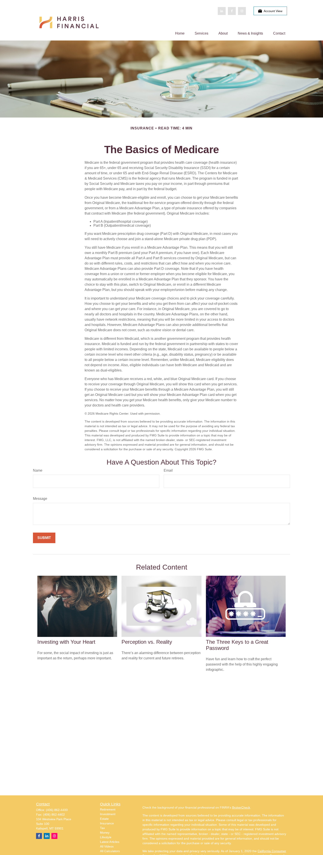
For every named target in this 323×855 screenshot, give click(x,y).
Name (37, 470)
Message (40, 498)
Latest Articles (109, 842)
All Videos (107, 846)
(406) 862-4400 (57, 810)
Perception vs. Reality (147, 642)
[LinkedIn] (222, 11)
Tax (102, 828)
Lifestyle (105, 837)
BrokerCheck (241, 807)
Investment (107, 814)
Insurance (107, 823)
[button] (179, 33)
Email (168, 470)
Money (104, 832)
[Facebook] (232, 11)
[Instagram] (54, 836)
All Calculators (110, 851)
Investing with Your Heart (66, 642)
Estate (104, 818)
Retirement (107, 809)
